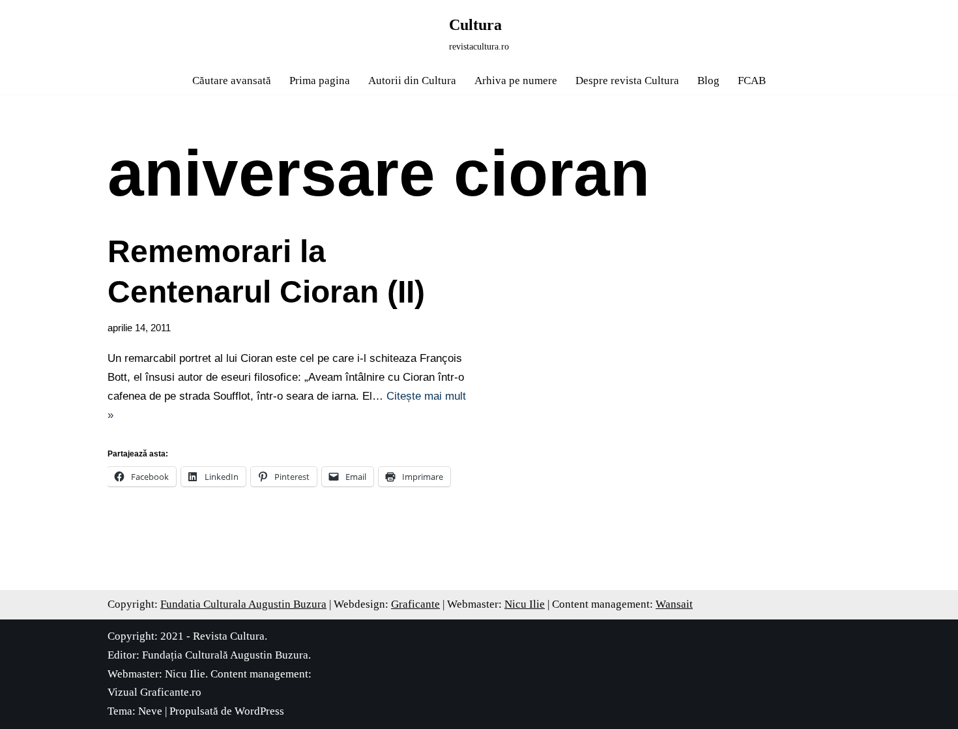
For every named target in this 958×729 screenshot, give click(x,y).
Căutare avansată (231, 80)
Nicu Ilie (524, 604)
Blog (708, 80)
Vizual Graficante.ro (154, 692)
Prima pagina (319, 80)
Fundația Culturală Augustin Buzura (225, 655)
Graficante (415, 604)
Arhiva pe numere (515, 80)
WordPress (259, 711)
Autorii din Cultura (412, 80)
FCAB (752, 80)
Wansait (674, 604)
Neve (150, 711)
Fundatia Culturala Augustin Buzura (243, 604)
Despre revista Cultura (627, 80)
